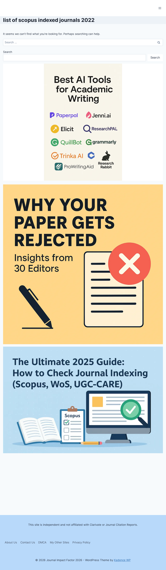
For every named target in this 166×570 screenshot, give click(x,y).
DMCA (42, 542)
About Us (11, 542)
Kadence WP (122, 560)
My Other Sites (59, 542)
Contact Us (27, 542)
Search (7, 52)
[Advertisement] (83, 478)
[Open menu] (160, 8)
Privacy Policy (81, 542)
